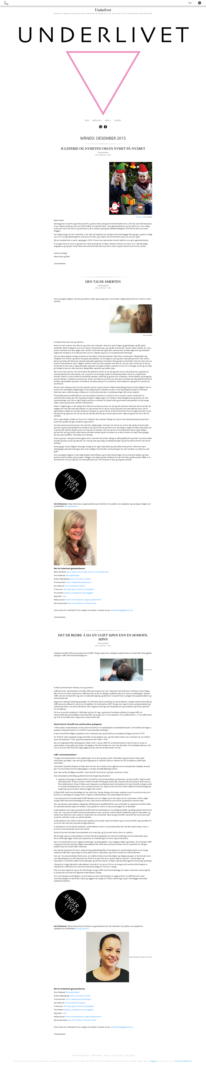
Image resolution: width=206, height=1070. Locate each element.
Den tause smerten (103, 281)
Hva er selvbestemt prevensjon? (78, 582)
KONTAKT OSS (116, 1055)
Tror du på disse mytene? (75, 586)
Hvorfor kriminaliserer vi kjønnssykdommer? (83, 600)
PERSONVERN (96, 1055)
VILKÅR (106, 1055)
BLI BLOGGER (129, 1055)
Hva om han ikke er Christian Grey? (82, 603)
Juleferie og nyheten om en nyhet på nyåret (103, 148)
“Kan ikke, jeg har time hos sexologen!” (78, 589)
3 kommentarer (103, 285)
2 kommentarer (103, 152)
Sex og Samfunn (71, 506)
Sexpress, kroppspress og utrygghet (78, 593)
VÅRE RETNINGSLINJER (80, 1055)
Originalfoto (139, 217)
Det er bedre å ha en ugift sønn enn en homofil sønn (88, 572)
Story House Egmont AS (183, 1061)
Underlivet (103, 10)
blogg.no (154, 1061)
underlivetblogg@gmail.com (121, 610)
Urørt (64, 596)
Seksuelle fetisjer (73, 575)
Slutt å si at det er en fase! (80, 579)
